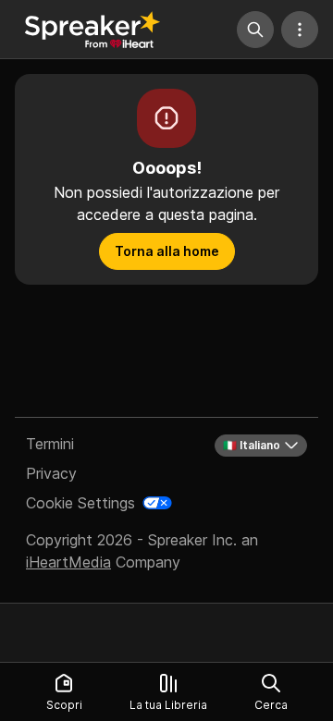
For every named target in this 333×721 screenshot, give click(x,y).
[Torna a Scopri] (92, 29)
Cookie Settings (80, 503)
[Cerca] (255, 29)
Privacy (51, 473)
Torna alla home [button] (167, 251)
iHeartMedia (68, 562)
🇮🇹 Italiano (251, 445)
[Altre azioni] (299, 29)
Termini (50, 443)
